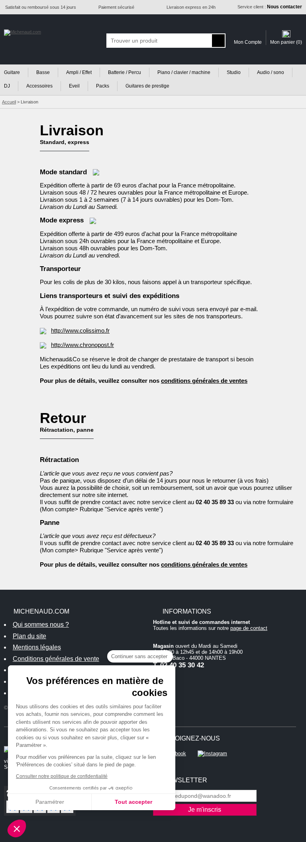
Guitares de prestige (147, 86)
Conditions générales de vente (56, 658)
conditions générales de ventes (204, 380)
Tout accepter (133, 802)
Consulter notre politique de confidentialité (62, 776)
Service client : (269, 6)
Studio (234, 72)
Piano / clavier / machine (183, 72)
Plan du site (29, 636)
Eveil (74, 86)
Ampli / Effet (79, 72)
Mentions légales (37, 647)
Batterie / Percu (124, 72)
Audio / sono (270, 72)
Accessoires (39, 86)
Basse (43, 72)
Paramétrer (49, 802)
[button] (16, 828)
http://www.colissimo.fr (80, 330)
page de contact (248, 628)
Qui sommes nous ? (41, 624)
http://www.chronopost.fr (82, 344)
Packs (102, 86)
